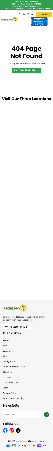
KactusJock (21, 441)
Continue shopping (24, 70)
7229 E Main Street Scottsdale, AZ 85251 (26, 4)
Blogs (5, 387)
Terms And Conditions (14, 398)
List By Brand (9, 361)
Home (6, 340)
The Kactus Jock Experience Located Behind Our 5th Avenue (27, 8)
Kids (5, 356)
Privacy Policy (9, 393)
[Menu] (32, 14)
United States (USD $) (16, 326)
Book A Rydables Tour (14, 366)
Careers (7, 377)
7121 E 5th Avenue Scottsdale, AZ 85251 (26, 6)
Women (7, 351)
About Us (7, 372)
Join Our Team (44, 14)
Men (5, 345)
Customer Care (11, 382)
